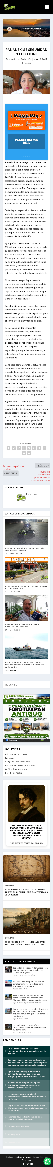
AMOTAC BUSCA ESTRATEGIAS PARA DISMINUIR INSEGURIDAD (22, 625)
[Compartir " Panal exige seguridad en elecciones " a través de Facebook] (8, 448)
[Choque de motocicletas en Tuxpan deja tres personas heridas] (26, 531)
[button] (47, 1161)
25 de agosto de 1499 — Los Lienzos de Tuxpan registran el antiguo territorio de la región (26, 892)
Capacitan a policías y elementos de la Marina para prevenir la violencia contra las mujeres (30, 970)
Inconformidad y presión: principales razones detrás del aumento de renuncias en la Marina (25, 664)
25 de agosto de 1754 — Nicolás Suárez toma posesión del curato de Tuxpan (25, 943)
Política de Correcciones (16, 769)
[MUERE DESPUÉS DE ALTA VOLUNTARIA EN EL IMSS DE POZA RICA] (26, 570)
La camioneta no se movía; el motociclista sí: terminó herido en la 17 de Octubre (29, 1027)
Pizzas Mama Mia (26, 141)
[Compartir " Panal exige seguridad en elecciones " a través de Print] (29, 453)
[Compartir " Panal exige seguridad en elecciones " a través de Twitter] (13, 448)
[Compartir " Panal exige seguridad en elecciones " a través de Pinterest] (29, 448)
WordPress (26, 1160)
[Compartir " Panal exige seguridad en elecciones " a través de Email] (23, 453)
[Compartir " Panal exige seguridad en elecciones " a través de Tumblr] (23, 448)
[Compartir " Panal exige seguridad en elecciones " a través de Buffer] (39, 448)
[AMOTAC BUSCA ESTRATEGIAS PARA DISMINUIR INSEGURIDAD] (26, 608)
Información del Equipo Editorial (20, 765)
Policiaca (27, 1032)
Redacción (26, 59)
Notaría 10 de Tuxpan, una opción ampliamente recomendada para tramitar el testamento (28, 983)
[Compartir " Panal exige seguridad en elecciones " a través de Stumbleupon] (44, 448)
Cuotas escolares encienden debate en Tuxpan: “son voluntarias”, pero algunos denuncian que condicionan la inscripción (30, 1012)
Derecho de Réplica (13, 773)
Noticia (27, 62)
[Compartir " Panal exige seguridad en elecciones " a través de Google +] (18, 448)
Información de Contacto (16, 754)
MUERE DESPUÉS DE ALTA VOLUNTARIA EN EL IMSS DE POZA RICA (26, 587)
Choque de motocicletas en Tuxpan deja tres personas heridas (24, 549)
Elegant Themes (24, 1157)
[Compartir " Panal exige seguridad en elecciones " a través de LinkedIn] (34, 448)
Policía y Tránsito (30, 975)
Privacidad (10, 758)
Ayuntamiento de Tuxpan (33, 1002)
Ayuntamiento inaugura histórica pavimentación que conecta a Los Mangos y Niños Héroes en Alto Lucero (30, 997)
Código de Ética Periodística (17, 761)
